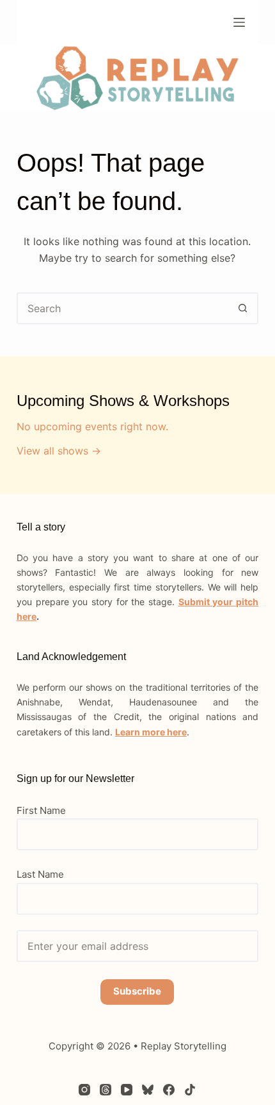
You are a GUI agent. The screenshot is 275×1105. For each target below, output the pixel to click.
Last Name (40, 874)
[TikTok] (190, 1089)
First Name (41, 810)
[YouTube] (126, 1089)
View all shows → (59, 450)
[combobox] (123, 308)
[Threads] (105, 1089)
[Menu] (239, 22)
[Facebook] (169, 1089)
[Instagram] (84, 1089)
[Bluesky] (147, 1089)
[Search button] (242, 308)
